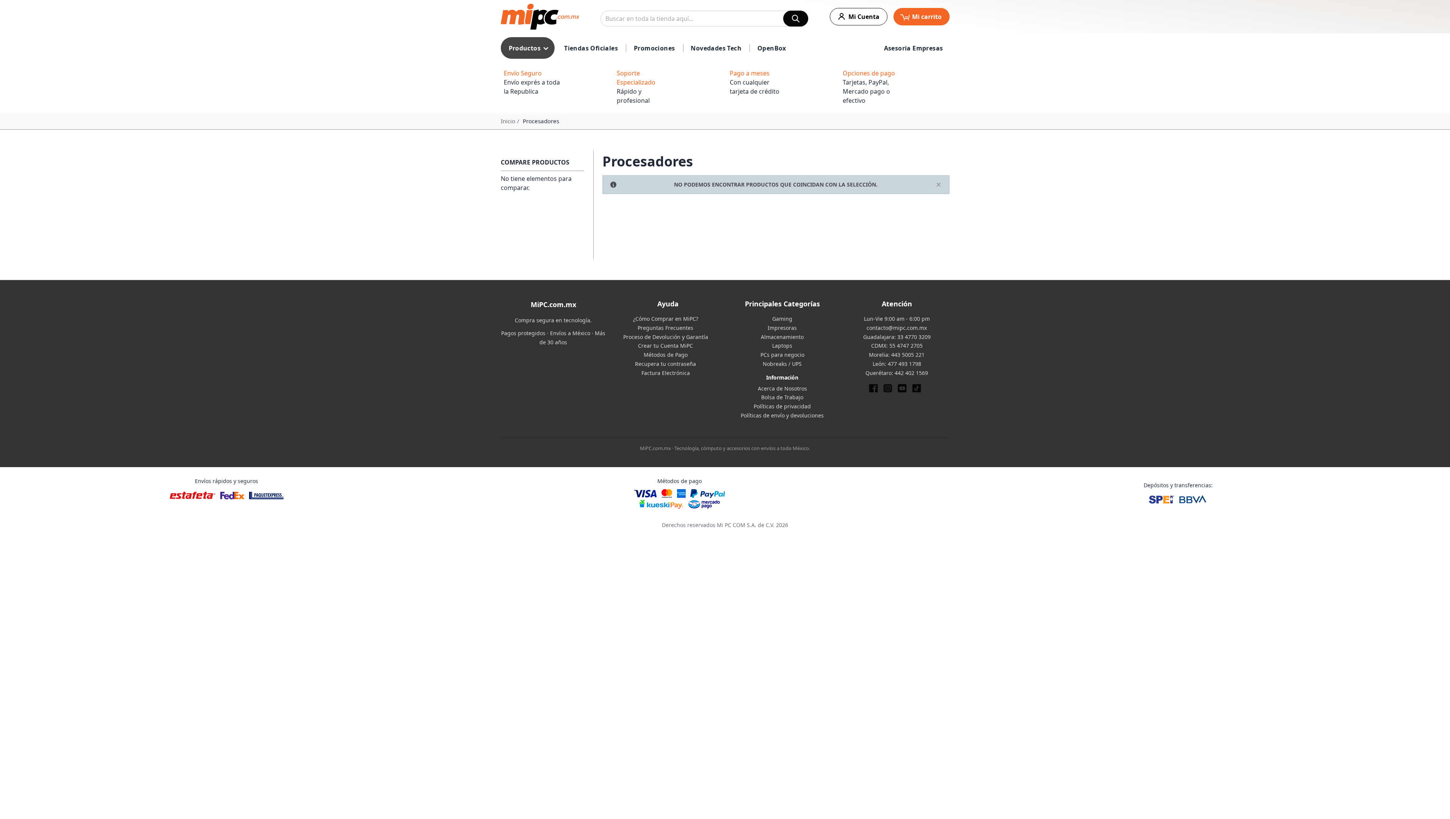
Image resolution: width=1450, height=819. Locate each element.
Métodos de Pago (666, 354)
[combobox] (704, 19)
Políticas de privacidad (782, 406)
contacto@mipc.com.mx (897, 327)
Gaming (782, 318)
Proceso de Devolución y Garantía (665, 336)
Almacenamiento (782, 336)
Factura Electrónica (665, 373)
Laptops (782, 345)
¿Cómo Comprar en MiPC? (665, 318)
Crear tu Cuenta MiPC (665, 345)
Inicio (508, 121)
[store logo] (540, 17)
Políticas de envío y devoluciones (782, 415)
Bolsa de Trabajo (782, 397)
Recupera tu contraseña (665, 363)
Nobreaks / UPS (782, 363)
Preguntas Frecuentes (665, 327)
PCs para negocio (782, 354)
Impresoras (782, 327)
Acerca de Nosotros (782, 388)
